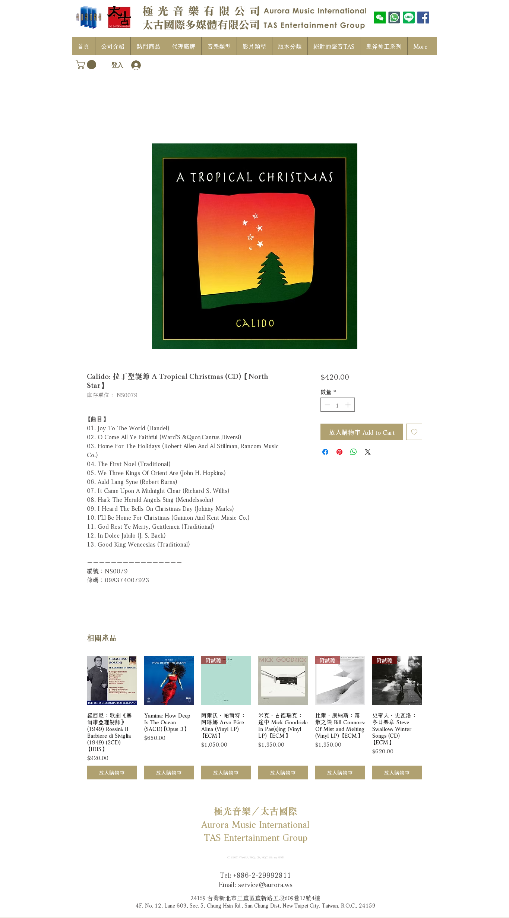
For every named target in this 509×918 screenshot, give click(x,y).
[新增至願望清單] (414, 432)
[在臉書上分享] (325, 451)
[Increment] (349, 405)
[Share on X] (367, 451)
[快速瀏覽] (112, 680)
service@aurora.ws (265, 884)
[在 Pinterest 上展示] (339, 451)
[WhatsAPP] (394, 17)
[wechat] (380, 17)
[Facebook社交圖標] (423, 17)
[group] (254, 717)
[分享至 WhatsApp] (353, 451)
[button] (87, 64)
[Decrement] (327, 405)
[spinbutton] (337, 405)
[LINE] (409, 17)
